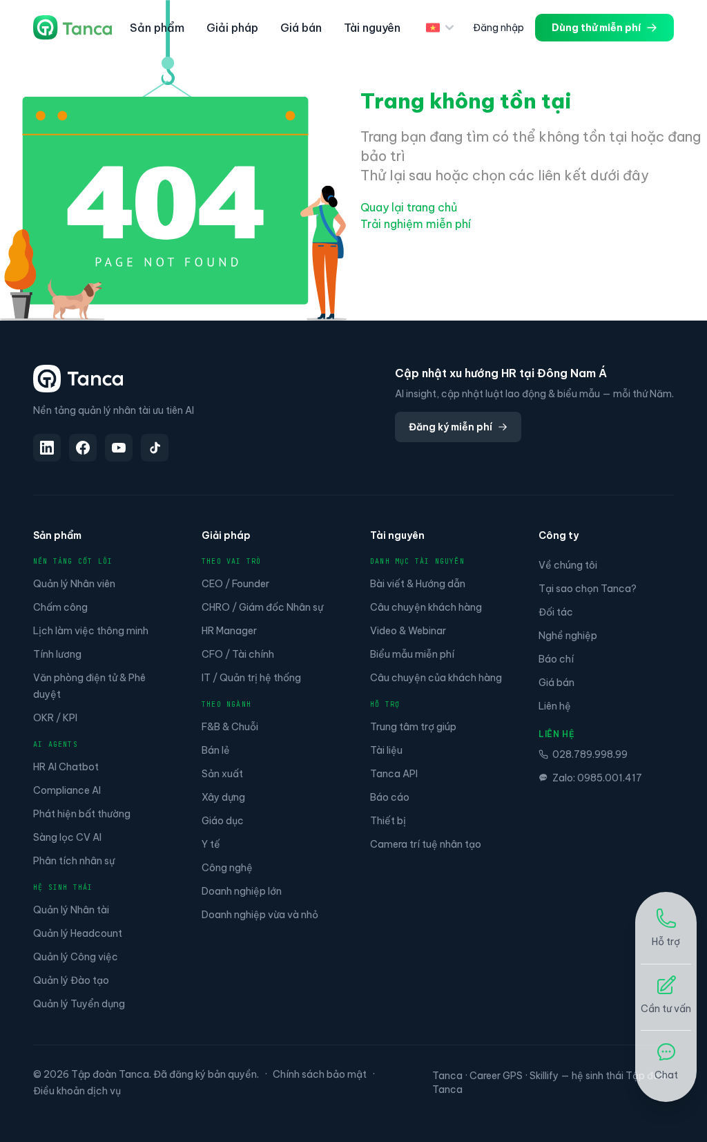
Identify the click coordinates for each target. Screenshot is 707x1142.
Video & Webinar (408, 631)
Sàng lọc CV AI (67, 837)
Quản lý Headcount (77, 933)
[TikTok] (154, 447)
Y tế (211, 844)
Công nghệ (227, 868)
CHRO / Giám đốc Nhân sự (262, 607)
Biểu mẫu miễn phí (412, 654)
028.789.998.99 (590, 754)
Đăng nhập (498, 27)
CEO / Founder (235, 584)
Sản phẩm (157, 28)
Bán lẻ (216, 750)
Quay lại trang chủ (408, 207)
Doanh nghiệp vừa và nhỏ (260, 914)
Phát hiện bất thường (81, 814)
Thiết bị (388, 821)
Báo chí (556, 659)
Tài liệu (386, 750)
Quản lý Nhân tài (71, 910)
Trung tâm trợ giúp (413, 727)
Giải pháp (232, 28)
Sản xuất (222, 774)
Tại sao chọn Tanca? (588, 588)
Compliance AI (67, 790)
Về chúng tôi (568, 565)
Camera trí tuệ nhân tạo (425, 844)
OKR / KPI (55, 718)
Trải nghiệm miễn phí (415, 224)
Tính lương (57, 654)
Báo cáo (389, 797)
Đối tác (556, 612)
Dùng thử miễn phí (596, 27)
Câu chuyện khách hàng (426, 607)
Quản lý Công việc (75, 957)
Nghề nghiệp (568, 635)
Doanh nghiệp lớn (242, 891)
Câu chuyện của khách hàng (436, 678)
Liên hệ (555, 706)
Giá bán (301, 28)
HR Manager (229, 631)
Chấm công (60, 607)
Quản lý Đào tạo (71, 980)
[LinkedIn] (47, 447)
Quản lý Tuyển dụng (79, 1004)
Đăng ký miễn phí (450, 427)
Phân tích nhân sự (74, 861)
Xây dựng (223, 797)
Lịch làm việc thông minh (90, 631)
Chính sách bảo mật (320, 1074)
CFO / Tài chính (238, 654)
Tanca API (394, 774)
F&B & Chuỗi (230, 727)
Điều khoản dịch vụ (77, 1091)
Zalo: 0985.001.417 (597, 778)
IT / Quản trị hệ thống (251, 678)
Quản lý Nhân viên (74, 584)
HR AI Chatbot (66, 767)
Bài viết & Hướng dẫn (417, 584)
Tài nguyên (372, 28)
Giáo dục (223, 821)
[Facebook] (83, 447)
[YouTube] (119, 447)
